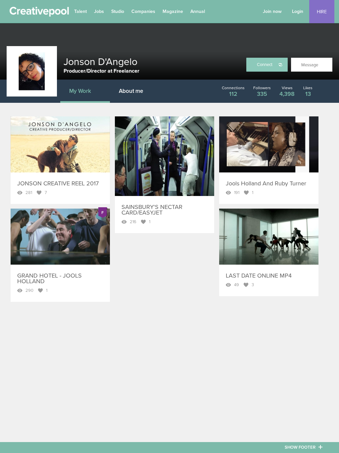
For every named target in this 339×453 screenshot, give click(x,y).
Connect (264, 64)
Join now (272, 11)
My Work (80, 91)
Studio (117, 11)
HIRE (322, 12)
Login (297, 11)
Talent (80, 11)
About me (131, 91)
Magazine (173, 11)
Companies (143, 11)
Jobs (99, 11)
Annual (197, 11)
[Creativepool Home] (39, 13)
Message (309, 65)
